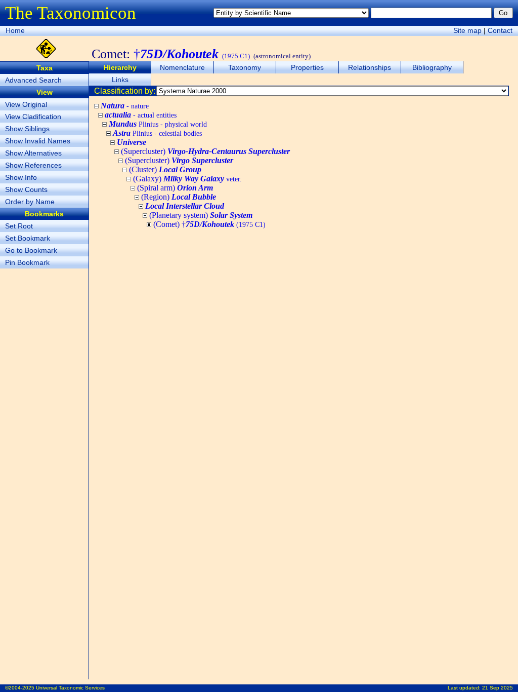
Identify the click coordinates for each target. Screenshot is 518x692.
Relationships (369, 67)
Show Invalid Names (37, 141)
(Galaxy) (187, 178)
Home (15, 30)
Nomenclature (182, 67)
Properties (307, 67)
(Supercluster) (205, 151)
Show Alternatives (33, 153)
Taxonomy (244, 67)
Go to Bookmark (31, 250)
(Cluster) (165, 169)
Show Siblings (27, 129)
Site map (467, 30)
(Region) (178, 197)
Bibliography (432, 67)
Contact (500, 30)
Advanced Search (33, 80)
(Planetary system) (200, 215)
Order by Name (30, 202)
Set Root (19, 226)
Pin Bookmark (27, 262)
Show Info (21, 177)
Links (120, 79)
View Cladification (33, 116)
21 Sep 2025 (497, 687)
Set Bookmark (27, 238)
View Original (26, 104)
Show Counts (26, 189)
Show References (33, 165)
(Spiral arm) (175, 187)
